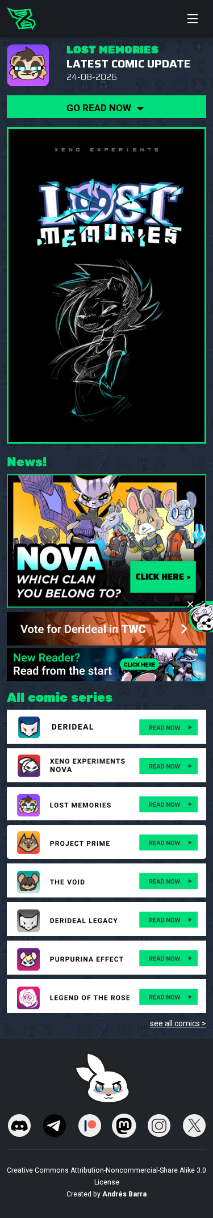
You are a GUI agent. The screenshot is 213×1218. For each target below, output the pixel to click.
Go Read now (99, 107)
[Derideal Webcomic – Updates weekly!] (21, 19)
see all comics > (178, 1023)
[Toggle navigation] (192, 19)
